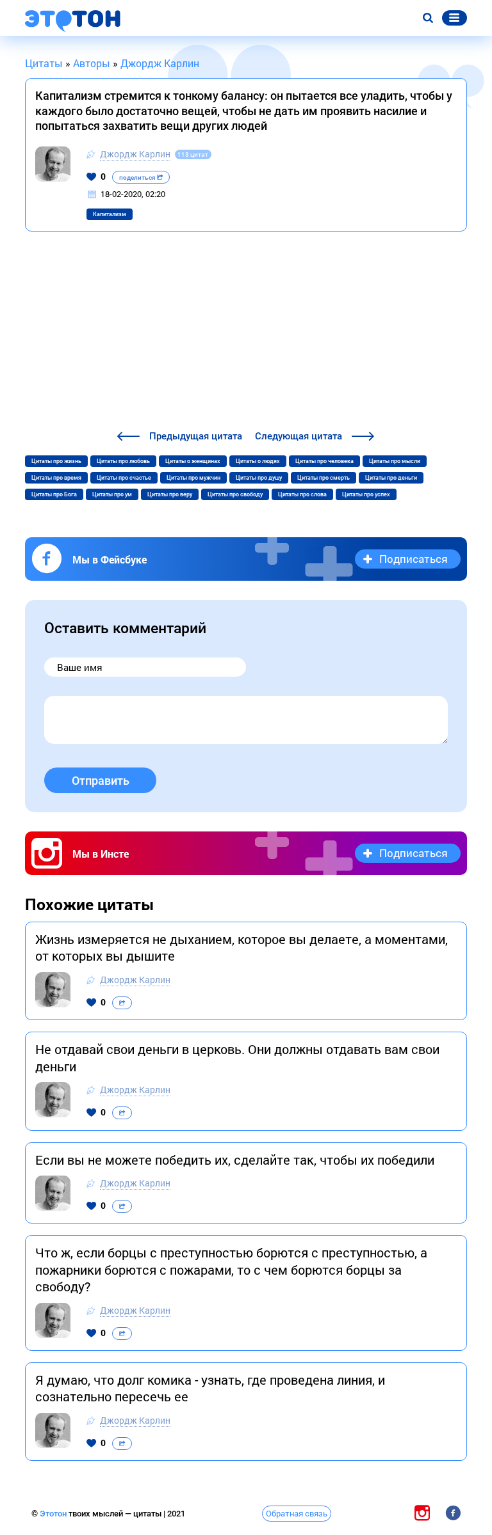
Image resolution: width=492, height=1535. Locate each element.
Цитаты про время (56, 478)
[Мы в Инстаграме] (422, 1513)
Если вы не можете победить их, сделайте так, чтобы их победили (234, 1159)
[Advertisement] (246, 332)
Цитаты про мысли (394, 461)
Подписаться (413, 558)
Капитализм (109, 214)
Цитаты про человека (324, 461)
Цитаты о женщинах (192, 461)
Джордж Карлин (135, 154)
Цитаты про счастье (124, 478)
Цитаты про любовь (123, 461)
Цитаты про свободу (235, 494)
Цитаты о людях (258, 461)
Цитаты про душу (259, 478)
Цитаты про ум (112, 494)
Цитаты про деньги (391, 478)
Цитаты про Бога (54, 494)
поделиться (138, 177)
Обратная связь (296, 1513)
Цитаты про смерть (323, 478)
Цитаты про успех (366, 494)
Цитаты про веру (169, 494)
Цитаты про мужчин (193, 478)
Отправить (100, 780)
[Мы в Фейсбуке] (453, 1513)
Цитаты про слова (302, 494)
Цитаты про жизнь (56, 461)
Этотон (54, 1513)
